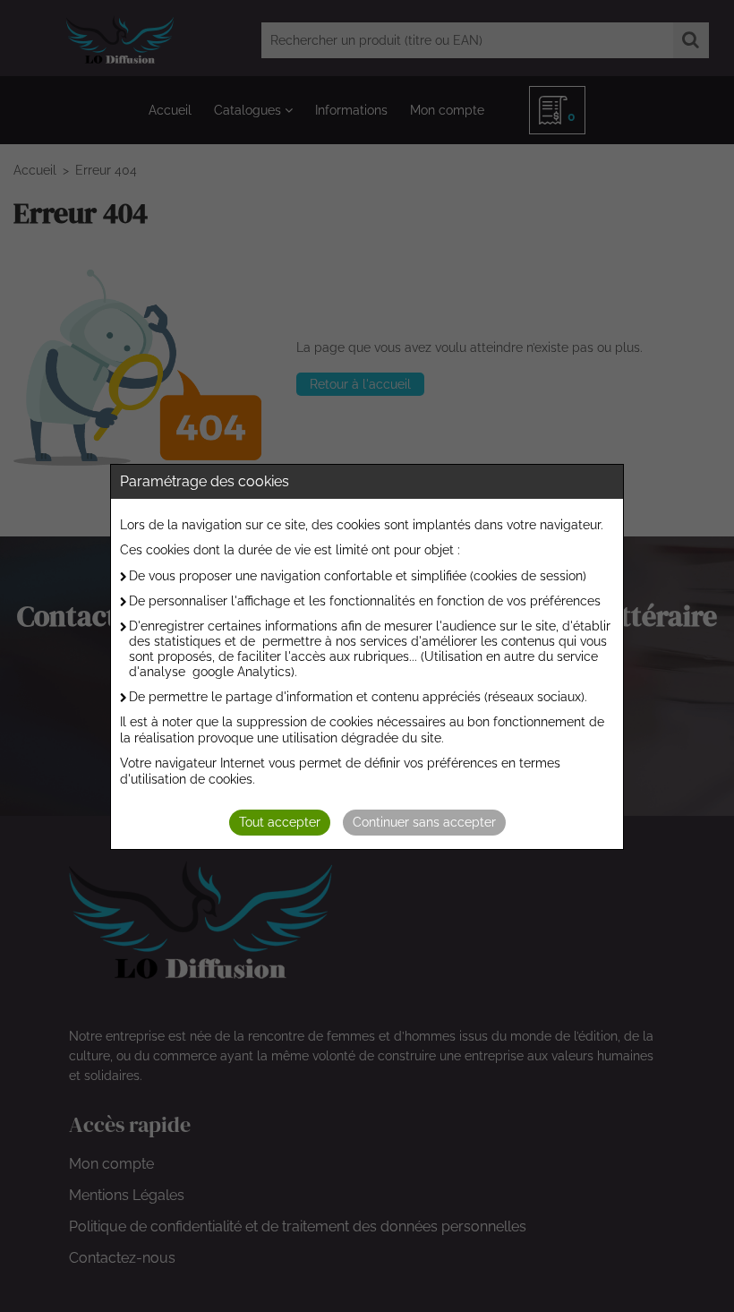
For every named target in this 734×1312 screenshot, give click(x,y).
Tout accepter (279, 822)
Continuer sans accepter (424, 822)
